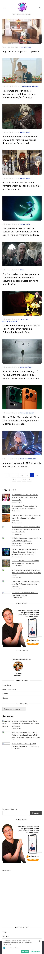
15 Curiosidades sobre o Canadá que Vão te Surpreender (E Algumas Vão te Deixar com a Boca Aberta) (26, 529)
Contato (5, 694)
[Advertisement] (22, 776)
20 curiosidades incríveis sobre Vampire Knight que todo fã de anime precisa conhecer (21, 185)
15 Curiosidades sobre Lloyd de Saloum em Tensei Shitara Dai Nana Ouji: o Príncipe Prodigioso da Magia (20, 231)
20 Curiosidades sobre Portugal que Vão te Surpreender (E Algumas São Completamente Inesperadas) (26, 540)
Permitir (25, 951)
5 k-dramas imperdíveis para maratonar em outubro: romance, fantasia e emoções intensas (19, 94)
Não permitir (35, 951)
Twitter (4, 932)
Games (22, 367)
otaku (28, 47)
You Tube (5, 936)
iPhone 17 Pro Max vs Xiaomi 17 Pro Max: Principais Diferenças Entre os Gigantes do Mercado (20, 420)
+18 (21, 319)
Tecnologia (30, 413)
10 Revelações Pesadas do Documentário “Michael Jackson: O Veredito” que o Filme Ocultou (26, 572)
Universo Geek (30, 459)
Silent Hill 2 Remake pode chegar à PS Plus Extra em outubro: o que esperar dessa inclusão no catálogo (20, 374)
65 (14, 479)
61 (22, 475)
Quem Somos (6, 685)
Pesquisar (35, 813)
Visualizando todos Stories (22, 659)
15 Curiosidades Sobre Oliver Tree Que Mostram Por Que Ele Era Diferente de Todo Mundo (25, 497)
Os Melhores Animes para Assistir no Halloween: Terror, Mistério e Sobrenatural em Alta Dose (21, 328)
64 (37, 475)
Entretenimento (33, 86)
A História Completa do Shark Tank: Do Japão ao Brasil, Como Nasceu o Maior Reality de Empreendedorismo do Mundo (26, 735)
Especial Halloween (9, 321)
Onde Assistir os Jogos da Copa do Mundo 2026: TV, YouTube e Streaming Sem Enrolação (26, 584)
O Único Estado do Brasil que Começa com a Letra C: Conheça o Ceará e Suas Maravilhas (26, 518)
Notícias (28, 367)
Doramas (23, 86)
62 (27, 475)
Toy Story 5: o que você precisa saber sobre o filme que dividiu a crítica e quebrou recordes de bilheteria (25, 552)
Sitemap (5, 698)
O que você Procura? (9, 809)
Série (22, 270)
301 (24, 479)
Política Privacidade (9, 689)
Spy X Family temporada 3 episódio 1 (21, 51)
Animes (23, 47)
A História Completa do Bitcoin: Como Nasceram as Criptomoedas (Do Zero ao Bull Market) (25, 723)
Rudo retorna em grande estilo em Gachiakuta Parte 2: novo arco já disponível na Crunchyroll (19, 139)
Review (22, 413)
